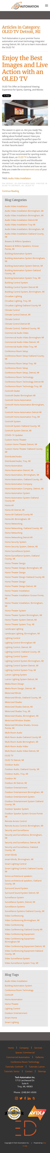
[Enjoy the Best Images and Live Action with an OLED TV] (25, 112)
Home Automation (13, 999)
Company (24, 1047)
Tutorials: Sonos (11, 1071)
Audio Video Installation (19, 178)
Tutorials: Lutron (37, 1066)
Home (11, 1047)
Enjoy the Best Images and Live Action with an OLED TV (25, 68)
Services (38, 1047)
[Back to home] (25, 5)
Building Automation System (18, 985)
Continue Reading (10, 191)
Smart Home (11, 1017)
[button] (46, 5)
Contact (28, 1071)
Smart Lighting (12, 1022)
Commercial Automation (18, 1057)
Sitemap (42, 1071)
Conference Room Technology (19, 990)
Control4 (9, 994)
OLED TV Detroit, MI (13, 186)
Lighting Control (12, 1008)
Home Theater (11, 1004)
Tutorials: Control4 (14, 1066)
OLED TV (22, 157)
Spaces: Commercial (25, 1052)
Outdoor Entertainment (16, 1013)
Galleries (39, 1057)
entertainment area (30, 169)
